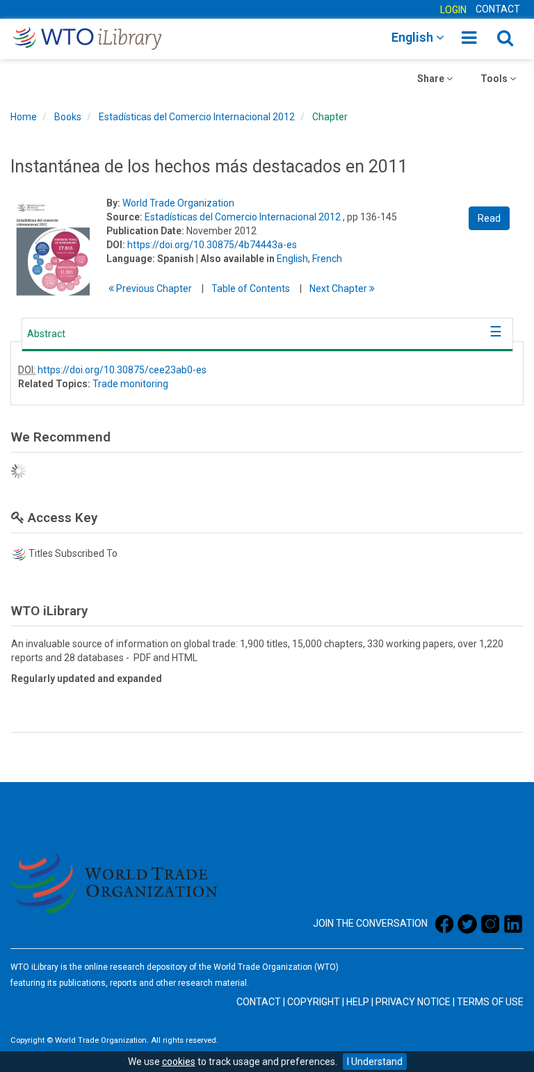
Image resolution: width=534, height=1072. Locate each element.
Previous (153, 288)
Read (489, 218)
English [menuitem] (413, 37)
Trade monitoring (130, 383)
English (292, 258)
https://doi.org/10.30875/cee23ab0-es (122, 369)
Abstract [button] (46, 333)
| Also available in (235, 258)
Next (339, 288)
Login (453, 9)
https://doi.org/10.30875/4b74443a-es (212, 244)
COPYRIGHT (313, 1001)
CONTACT (498, 9)
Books (67, 116)
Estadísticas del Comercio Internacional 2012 (197, 116)
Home (23, 116)
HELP (357, 1001)
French (327, 258)
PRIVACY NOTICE (413, 1001)
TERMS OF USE (490, 1001)
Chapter (330, 116)
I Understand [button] (375, 1061)
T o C (250, 288)
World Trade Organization (178, 203)
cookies (178, 1061)
